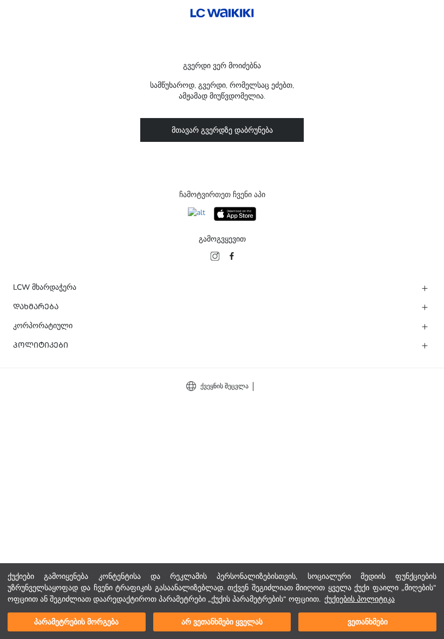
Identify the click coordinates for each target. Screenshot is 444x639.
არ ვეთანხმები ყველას (222, 622)
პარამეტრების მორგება (76, 622)
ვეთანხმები (368, 622)
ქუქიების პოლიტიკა (359, 599)
